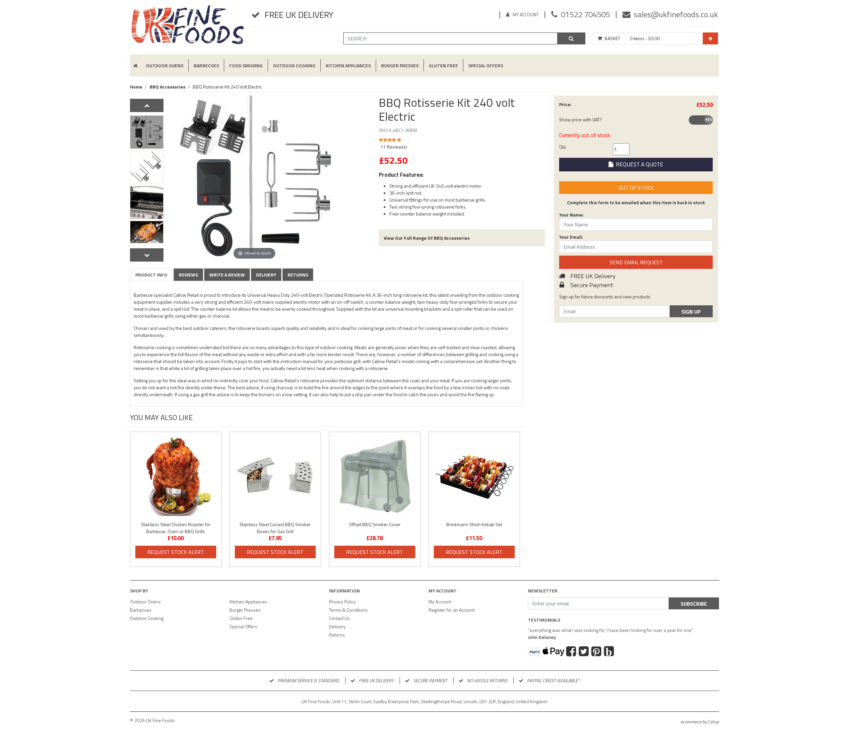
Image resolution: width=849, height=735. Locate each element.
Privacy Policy (342, 601)
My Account (526, 14)
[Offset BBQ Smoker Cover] (374, 476)
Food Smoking (246, 65)
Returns (298, 274)
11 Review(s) (393, 146)
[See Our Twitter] (584, 652)
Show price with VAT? (580, 119)
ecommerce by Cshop (700, 721)
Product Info (151, 274)
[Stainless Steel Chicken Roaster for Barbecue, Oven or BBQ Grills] (175, 476)
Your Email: (571, 236)
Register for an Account (451, 609)
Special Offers (485, 65)
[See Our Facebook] (572, 652)
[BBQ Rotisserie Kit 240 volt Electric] (146, 132)
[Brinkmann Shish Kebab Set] (474, 476)
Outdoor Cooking (294, 65)
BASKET (612, 38)
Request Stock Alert (175, 552)
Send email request (636, 262)
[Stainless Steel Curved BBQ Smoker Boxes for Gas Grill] (275, 476)
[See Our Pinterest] (597, 652)
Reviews (188, 274)
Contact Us (339, 618)
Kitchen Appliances (348, 65)
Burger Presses (400, 65)
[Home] (187, 27)
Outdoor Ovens (164, 65)
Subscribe (694, 604)
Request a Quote (638, 164)
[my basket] (710, 38)
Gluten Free (443, 65)
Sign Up (691, 312)
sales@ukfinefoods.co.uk (676, 14)
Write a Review (227, 274)
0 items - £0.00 (645, 38)
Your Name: (571, 214)
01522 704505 (585, 14)
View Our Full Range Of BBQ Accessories (427, 237)
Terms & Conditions (348, 609)
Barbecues (206, 65)
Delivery (266, 274)
